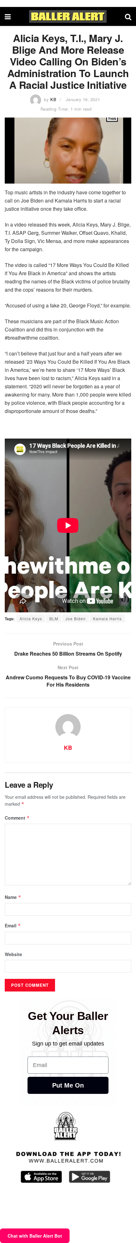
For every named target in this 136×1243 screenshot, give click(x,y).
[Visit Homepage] (68, 16)
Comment (17, 818)
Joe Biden (75, 618)
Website (13, 954)
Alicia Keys (31, 618)
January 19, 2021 (83, 99)
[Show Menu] (8, 16)
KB (53, 99)
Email (13, 925)
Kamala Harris (107, 618)
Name (13, 897)
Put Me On (68, 1085)
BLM (53, 618)
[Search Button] (128, 16)
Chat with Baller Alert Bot (35, 1236)
